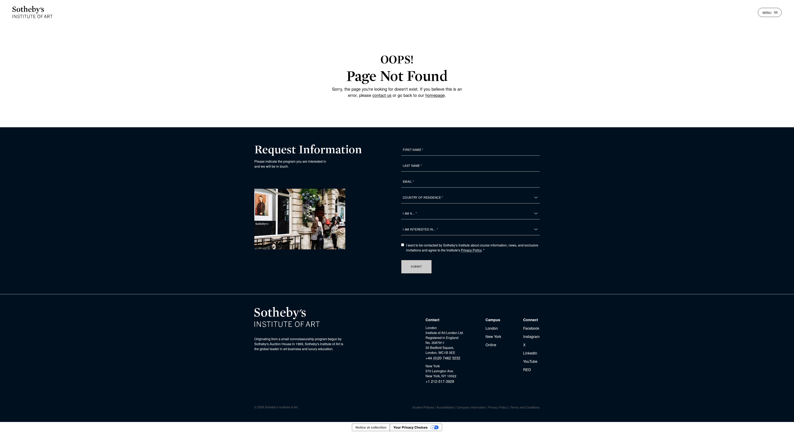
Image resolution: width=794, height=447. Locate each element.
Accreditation (445, 407)
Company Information (471, 407)
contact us (381, 95)
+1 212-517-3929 (440, 381)
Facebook (531, 328)
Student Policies (423, 407)
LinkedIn (530, 353)
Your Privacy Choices (410, 427)
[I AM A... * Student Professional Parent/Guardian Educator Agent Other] (470, 214)
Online (490, 344)
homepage (435, 95)
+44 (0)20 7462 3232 (443, 357)
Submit (416, 266)
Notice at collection (370, 427)
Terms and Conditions (525, 407)
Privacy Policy (471, 250)
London (491, 328)
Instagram (531, 336)
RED (527, 369)
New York (493, 336)
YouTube (530, 361)
